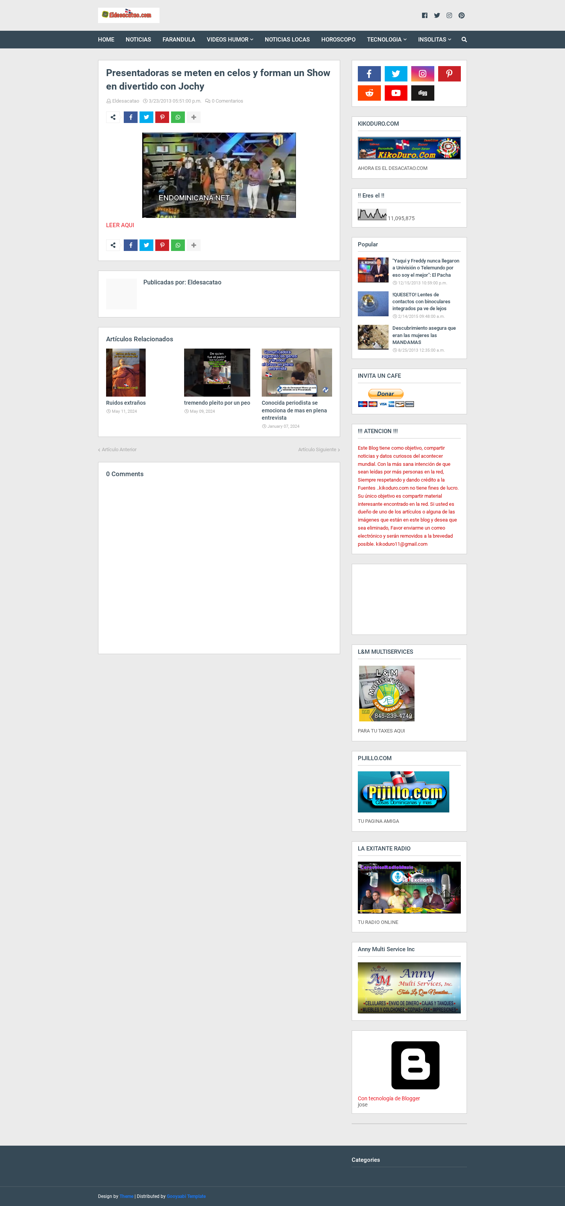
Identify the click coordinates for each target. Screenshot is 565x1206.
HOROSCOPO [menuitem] (338, 39)
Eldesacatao (125, 101)
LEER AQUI (120, 225)
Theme (126, 1196)
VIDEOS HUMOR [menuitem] (227, 39)
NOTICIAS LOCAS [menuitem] (287, 39)
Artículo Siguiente (317, 449)
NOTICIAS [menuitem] (138, 39)
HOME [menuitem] (106, 39)
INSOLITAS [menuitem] (432, 39)
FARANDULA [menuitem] (179, 39)
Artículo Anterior (119, 449)
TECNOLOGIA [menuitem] (384, 39)
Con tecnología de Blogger (389, 1098)
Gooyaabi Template (186, 1196)
